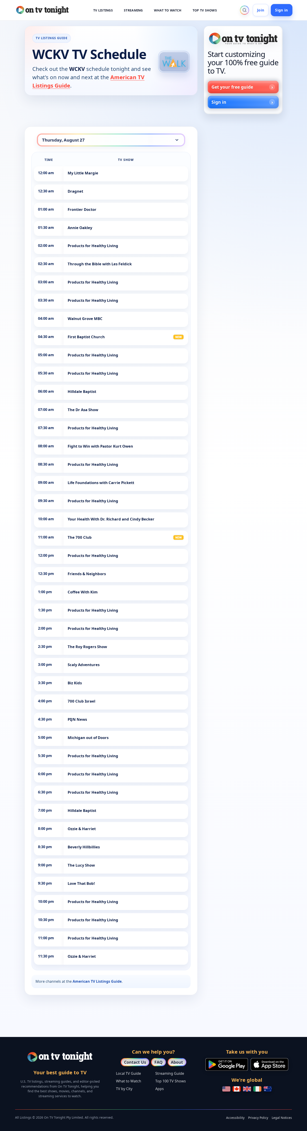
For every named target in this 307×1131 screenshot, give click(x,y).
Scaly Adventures (84, 664)
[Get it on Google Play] (226, 1064)
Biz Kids (75, 682)
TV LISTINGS (103, 10)
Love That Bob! (81, 883)
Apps (159, 1088)
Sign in (281, 10)
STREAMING (133, 10)
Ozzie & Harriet (82, 828)
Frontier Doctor (82, 209)
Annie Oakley (80, 227)
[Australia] (268, 1089)
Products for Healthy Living (93, 245)
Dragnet (75, 191)
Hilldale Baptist (82, 391)
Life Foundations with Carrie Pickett (101, 482)
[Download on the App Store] (269, 1064)
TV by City (124, 1088)
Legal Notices (282, 1117)
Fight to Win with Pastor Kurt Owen (100, 446)
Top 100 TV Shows (170, 1081)
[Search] (244, 10)
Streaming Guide (169, 1073)
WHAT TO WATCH (168, 10)
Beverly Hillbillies (84, 846)
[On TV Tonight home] (243, 38)
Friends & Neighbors (87, 573)
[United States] (226, 1089)
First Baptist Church (86, 336)
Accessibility (235, 1117)
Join (260, 10)
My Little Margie (83, 173)
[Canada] (237, 1089)
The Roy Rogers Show (87, 646)
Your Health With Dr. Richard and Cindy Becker (111, 519)
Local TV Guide (128, 1073)
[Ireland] (257, 1089)
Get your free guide (232, 87)
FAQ (158, 1062)
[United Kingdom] (247, 1089)
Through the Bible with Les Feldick (100, 263)
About (177, 1062)
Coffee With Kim (83, 592)
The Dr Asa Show (83, 409)
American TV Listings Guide (97, 981)
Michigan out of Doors (88, 737)
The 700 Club (80, 537)
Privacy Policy (258, 1117)
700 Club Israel (81, 701)
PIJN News (77, 719)
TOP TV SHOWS (205, 10)
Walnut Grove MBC (85, 318)
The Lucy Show (81, 865)
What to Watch (128, 1081)
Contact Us (135, 1062)
